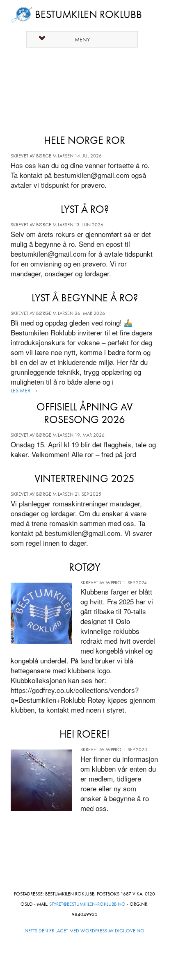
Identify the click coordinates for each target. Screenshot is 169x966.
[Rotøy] (45, 616)
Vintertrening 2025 (84, 478)
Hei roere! (84, 734)
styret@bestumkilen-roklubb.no (87, 904)
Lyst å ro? (85, 209)
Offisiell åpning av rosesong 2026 (84, 413)
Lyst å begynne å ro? (85, 298)
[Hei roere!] (45, 783)
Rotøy (84, 567)
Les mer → (24, 390)
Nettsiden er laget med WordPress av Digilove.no (84, 930)
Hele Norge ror (84, 140)
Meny (82, 39)
